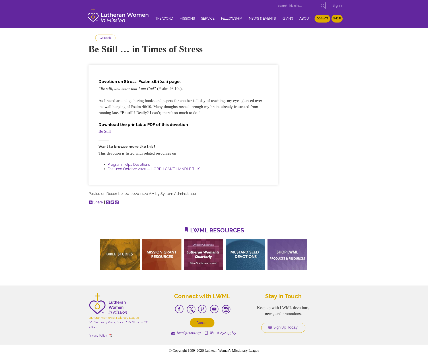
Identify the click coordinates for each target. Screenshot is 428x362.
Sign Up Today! (285, 327)
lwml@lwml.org (188, 333)
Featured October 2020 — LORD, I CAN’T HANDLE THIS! (154, 169)
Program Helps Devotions (128, 164)
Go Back (105, 37)
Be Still (105, 131)
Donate (322, 18)
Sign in (338, 5)
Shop (337, 18)
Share (98, 202)
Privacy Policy (97, 335)
